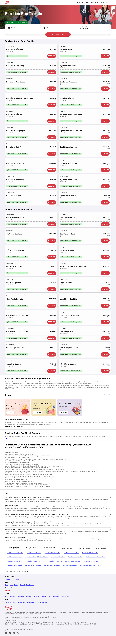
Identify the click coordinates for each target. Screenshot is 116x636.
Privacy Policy (14, 585)
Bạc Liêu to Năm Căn (68, 196)
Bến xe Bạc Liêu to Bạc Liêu (17, 332)
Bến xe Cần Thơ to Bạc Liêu (17, 315)
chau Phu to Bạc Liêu (14, 299)
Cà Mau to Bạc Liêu (14, 234)
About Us (8, 579)
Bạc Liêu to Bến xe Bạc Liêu (71, 114)
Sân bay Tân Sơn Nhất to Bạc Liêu (73, 266)
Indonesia (13, 596)
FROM (13, 28)
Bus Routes (21, 602)
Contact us (16, 579)
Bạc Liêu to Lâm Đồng (15, 163)
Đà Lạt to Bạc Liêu (13, 283)
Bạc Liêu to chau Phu (68, 147)
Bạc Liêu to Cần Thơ (68, 49)
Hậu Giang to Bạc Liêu (15, 348)
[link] (17, 407)
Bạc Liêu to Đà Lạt (67, 98)
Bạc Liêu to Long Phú (68, 163)
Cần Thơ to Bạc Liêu (68, 218)
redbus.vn (8, 438)
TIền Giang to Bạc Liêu (15, 250)
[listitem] (17, 56)
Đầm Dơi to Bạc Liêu (14, 266)
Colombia (43, 596)
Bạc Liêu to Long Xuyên (15, 131)
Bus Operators (31, 602)
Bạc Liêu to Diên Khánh (15, 82)
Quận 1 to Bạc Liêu (67, 283)
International (65, 596)
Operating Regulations (27, 585)
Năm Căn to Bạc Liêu (68, 364)
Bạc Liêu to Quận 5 (13, 196)
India (6, 596)
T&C (6, 585)
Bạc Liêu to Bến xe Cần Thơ (71, 131)
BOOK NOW (51, 56)
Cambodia (56, 596)
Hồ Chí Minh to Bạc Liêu (15, 218)
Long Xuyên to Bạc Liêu (69, 315)
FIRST (11, 412)
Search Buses (59, 34)
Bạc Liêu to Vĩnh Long (68, 82)
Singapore (21, 596)
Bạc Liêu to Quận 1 (13, 147)
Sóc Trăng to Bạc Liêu (68, 234)
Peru (49, 596)
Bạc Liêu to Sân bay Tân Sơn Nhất (19, 98)
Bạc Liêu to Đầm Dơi (14, 114)
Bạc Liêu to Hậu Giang (15, 180)
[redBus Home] (7, 3)
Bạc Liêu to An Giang (68, 66)
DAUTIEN (38, 412)
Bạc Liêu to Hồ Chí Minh (15, 49)
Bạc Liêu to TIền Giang (15, 66)
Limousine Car (42, 602)
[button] (92, 28)
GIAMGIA (64, 412)
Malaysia (29, 596)
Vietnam (36, 596)
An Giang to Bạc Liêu (68, 250)
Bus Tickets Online (10, 602)
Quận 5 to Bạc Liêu (13, 364)
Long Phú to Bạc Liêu (68, 299)
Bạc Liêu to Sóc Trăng (68, 180)
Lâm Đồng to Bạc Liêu (68, 332)
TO (48, 28)
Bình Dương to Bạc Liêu (69, 348)
